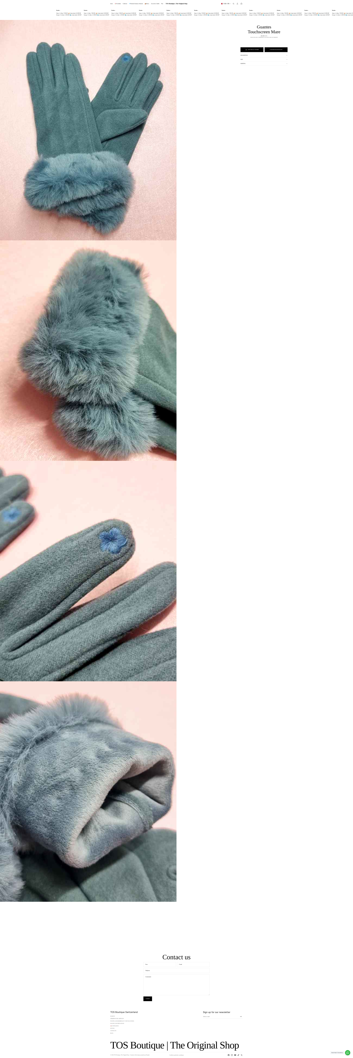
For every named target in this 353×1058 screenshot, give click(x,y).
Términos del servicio (117, 1018)
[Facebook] (229, 1055)
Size (241, 59)
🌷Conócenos (114, 1026)
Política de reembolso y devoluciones (122, 1021)
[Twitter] (241, 1055)
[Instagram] (232, 1055)
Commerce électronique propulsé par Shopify (140, 1055)
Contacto (113, 1030)
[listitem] (162, 3)
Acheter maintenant (276, 49)
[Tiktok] (238, 1055)
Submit (148, 998)
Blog (111, 1033)
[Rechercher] (233, 4)
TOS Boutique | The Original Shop (121, 1055)
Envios (112, 1028)
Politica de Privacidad (117, 1023)
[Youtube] (235, 1055)
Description (244, 55)
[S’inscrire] (241, 1017)
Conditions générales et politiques (176, 1055)
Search (112, 1016)
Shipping (243, 63)
